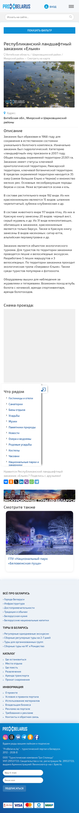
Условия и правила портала (22, 696)
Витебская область (18, 54)
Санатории (16, 404)
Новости (14, 433)
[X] (16, 482)
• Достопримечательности (19, 607)
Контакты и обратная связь (22, 716)
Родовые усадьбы (20, 444)
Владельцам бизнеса (18, 704)
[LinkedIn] (21, 482)
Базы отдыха (17, 409)
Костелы (14, 450)
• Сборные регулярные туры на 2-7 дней (27, 637)
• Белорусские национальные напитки (26, 620)
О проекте (11, 692)
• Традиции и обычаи (15, 611)
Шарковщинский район (46, 54)
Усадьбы (14, 415)
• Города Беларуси (13, 599)
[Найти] (70, 16)
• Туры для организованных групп (23, 641)
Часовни (14, 456)
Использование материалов (22, 700)
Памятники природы (22, 427)
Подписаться (14, 788)
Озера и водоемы (20, 438)
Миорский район (14, 58)
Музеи (13, 421)
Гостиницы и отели (21, 398)
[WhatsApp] (31, 482)
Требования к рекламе (19, 712)
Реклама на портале (17, 708)
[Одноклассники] (11, 482)
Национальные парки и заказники (24, 463)
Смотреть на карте (38, 58)
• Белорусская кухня (15, 616)
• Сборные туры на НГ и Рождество (23, 646)
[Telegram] (37, 482)
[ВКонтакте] (6, 482)
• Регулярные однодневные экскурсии (26, 633)
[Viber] (26, 482)
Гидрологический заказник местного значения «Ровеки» (46, 561)
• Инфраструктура (14, 603)
